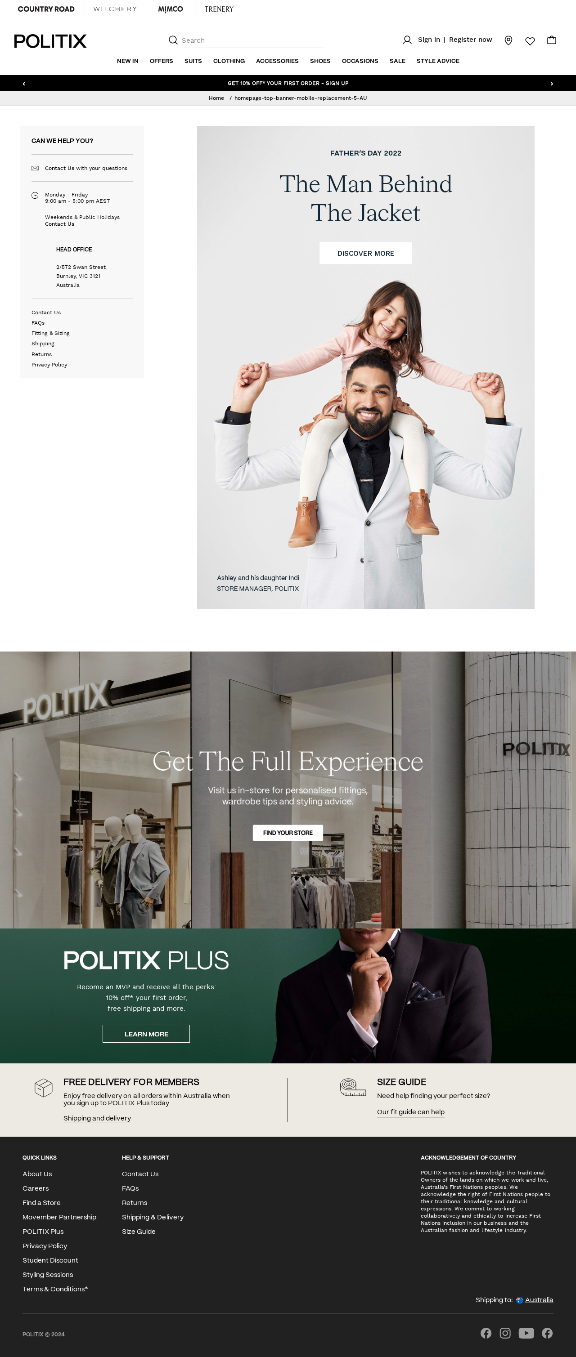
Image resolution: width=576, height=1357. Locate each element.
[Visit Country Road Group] (46, 9)
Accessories (277, 61)
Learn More (146, 1034)
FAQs (38, 323)
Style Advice (438, 61)
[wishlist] (525, 41)
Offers (161, 61)
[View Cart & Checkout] (551, 42)
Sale (397, 61)
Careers (35, 1189)
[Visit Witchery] (115, 9)
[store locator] (503, 40)
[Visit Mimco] (170, 8)
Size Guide (139, 1232)
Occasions (360, 61)
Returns (42, 354)
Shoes (320, 61)
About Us (37, 1174)
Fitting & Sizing (51, 333)
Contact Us (59, 168)
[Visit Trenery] (219, 9)
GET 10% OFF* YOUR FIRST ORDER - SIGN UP (288, 83)
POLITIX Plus (42, 1232)
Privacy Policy (49, 365)
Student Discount (50, 1261)
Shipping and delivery (97, 1119)
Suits (193, 61)
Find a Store (41, 1203)
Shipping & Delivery (152, 1217)
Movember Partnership (59, 1217)
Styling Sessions (47, 1275)
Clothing (229, 61)
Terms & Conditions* (55, 1289)
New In (128, 61)
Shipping (43, 343)
